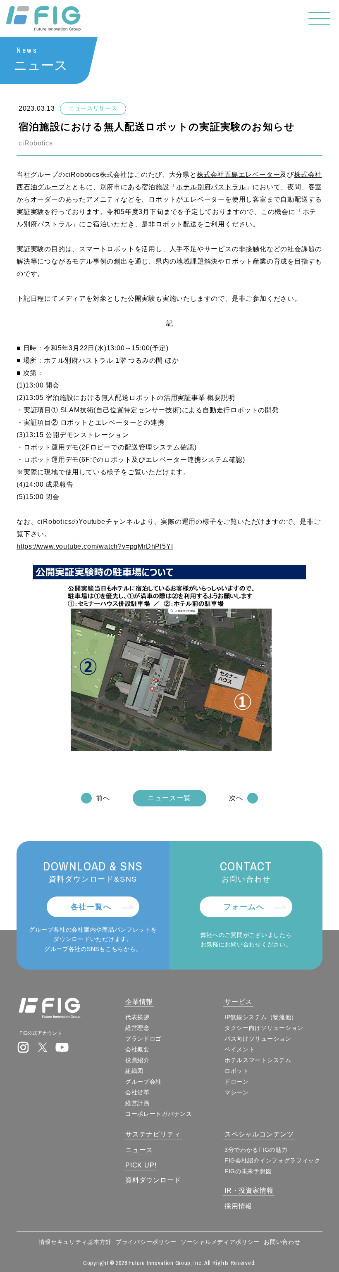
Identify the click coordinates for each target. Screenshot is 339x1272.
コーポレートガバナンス (158, 1113)
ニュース (139, 1149)
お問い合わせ (282, 1242)
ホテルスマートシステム (257, 1060)
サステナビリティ (153, 1134)
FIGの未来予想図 (248, 1171)
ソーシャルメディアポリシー (220, 1242)
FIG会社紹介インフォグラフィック (272, 1160)
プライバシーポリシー (146, 1242)
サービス (238, 1001)
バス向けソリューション (257, 1038)
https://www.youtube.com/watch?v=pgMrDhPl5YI (95, 546)
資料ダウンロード (153, 1180)
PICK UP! (140, 1165)
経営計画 (137, 1103)
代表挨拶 (137, 1017)
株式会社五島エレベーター (238, 174)
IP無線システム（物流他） (260, 1017)
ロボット (236, 1071)
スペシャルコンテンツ (259, 1134)
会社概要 (137, 1049)
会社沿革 (137, 1092)
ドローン (236, 1081)
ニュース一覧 (169, 797)
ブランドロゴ (143, 1038)
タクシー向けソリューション (263, 1028)
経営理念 (137, 1028)
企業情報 (139, 1001)
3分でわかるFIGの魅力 (255, 1149)
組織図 (134, 1071)
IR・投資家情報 (248, 1190)
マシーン (236, 1092)
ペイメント (239, 1049)
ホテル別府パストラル (211, 186)
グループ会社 (143, 1081)
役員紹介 (137, 1060)
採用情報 (238, 1206)
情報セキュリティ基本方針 (75, 1242)
